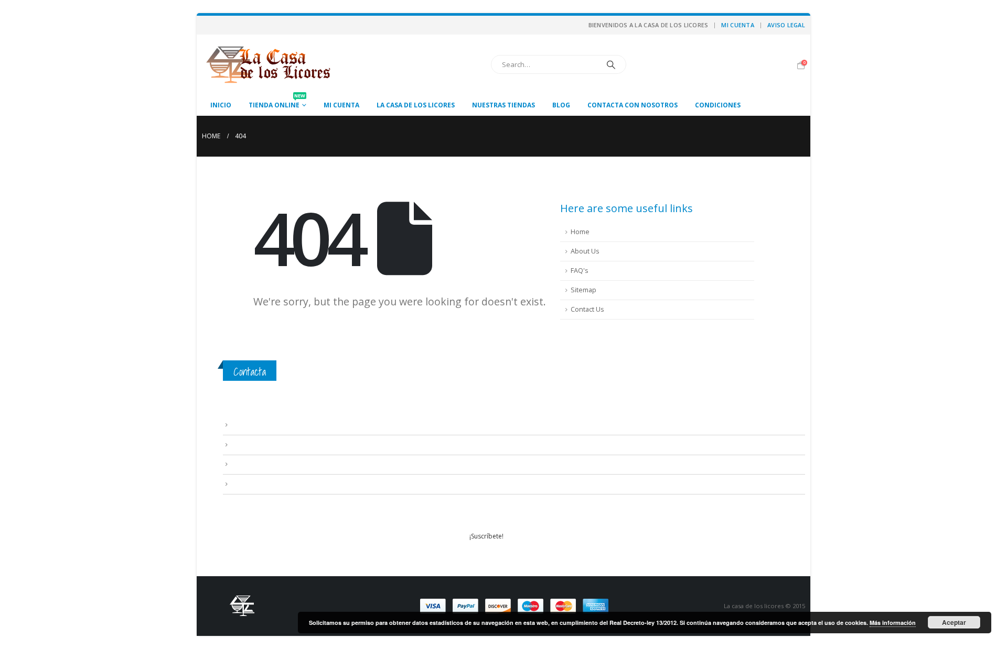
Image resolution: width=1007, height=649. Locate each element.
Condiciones (718, 105)
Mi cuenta (737, 25)
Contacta (249, 371)
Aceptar (954, 622)
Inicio (220, 105)
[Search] (611, 64)
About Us (585, 251)
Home (580, 231)
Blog (561, 105)
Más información (893, 622)
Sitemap (583, 289)
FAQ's (579, 270)
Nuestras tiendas (503, 105)
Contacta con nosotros (632, 105)
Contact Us (587, 309)
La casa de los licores (416, 105)
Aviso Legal (786, 25)
